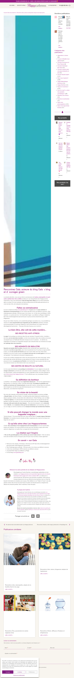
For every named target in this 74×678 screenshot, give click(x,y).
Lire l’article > (69, 28)
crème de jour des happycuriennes (15, 374)
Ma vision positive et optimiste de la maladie (60, 20)
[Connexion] (62, 5)
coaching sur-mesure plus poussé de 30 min (38, 509)
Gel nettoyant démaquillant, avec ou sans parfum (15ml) (62, 146)
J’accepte (8, 672)
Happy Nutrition (61, 85)
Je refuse (20, 672)
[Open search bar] (64, 5)
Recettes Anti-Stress (63, 95)
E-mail (29, 647)
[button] (33, 516)
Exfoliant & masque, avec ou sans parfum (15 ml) (68, 127)
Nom (6, 647)
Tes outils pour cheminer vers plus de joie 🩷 (61, 167)
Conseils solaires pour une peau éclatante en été (63, 71)
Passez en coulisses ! (62, 87)
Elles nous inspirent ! (12, 12)
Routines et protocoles (63, 99)
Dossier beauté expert (63, 74)
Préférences (32, 672)
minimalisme (30, 369)
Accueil (5, 12)
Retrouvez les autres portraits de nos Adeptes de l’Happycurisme (27, 470)
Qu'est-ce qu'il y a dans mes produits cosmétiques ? (63, 91)
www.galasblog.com (23, 310)
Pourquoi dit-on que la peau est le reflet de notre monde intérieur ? (60, 37)
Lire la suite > (9, 589)
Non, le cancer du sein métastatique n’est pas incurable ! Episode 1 (69, 21)
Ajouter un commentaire (11, 653)
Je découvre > (61, 138)
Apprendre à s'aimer (62, 55)
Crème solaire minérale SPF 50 (68, 165)
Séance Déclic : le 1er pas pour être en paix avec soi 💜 (61, 128)
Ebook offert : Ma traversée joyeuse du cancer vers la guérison (69, 148)
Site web (52, 647)
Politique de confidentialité (19, 675)
